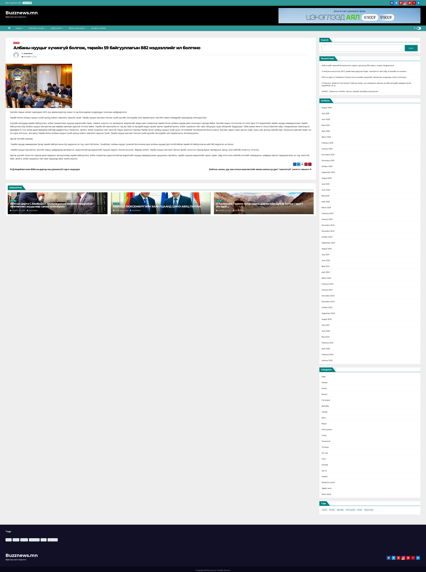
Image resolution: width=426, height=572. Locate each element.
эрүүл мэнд (326, 494)
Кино (324, 418)
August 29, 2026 (18, 210)
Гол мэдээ (326, 400)
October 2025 (327, 166)
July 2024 (325, 255)
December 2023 (328, 296)
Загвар (324, 412)
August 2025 (327, 178)
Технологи (326, 441)
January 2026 (327, 149)
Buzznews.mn (22, 12)
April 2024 (326, 272)
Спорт (324, 435)
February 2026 (327, 143)
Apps (324, 377)
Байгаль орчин (36, 28)
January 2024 (327, 290)
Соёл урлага (327, 429)
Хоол (324, 459)
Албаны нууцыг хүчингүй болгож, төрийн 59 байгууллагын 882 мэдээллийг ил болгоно (106, 47)
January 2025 (327, 219)
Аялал (324, 388)
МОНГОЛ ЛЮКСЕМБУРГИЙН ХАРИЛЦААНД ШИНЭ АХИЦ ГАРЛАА (157, 206)
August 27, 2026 (121, 210)
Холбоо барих (98, 28)
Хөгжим (325, 465)
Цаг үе (324, 471)
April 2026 (326, 131)
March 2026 (326, 137)
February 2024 (327, 284)
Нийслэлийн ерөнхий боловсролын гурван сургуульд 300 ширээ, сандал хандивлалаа (358, 65)
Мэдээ (19, 28)
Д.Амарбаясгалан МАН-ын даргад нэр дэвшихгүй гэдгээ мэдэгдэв (46, 169)
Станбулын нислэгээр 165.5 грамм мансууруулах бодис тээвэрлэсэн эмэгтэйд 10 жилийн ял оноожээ (364, 71)
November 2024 (328, 231)
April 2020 (326, 349)
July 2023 (325, 325)
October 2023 (327, 307)
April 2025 (326, 202)
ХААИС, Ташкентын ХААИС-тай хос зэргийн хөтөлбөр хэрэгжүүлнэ (350, 91)
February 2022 (327, 343)
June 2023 (326, 331)
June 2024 (326, 260)
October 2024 (327, 237)
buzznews (28, 53)
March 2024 (326, 278)
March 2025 (326, 208)
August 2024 (327, 249)
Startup (324, 382)
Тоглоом (325, 447)
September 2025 (328, 172)
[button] (415, 28)
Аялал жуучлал (77, 28)
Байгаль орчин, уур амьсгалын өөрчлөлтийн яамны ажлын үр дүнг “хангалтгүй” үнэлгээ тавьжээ (259, 169)
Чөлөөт (325, 476)
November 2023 (328, 302)
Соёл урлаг (57, 28)
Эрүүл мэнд (368, 510)
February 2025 (327, 213)
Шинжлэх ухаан (328, 482)
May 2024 (326, 266)
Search (324, 40)
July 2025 (325, 184)
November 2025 (328, 160)
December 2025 (328, 155)
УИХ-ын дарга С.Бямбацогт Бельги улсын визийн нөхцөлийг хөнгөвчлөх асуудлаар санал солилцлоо (51, 205)
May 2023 (326, 337)
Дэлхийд (325, 406)
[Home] (9, 28)
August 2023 (327, 319)
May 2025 (326, 196)
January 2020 (327, 360)
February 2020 (327, 354)
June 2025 (326, 190)
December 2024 (328, 225)
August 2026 (327, 108)
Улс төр (16, 42)
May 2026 (326, 125)
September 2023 (328, 313)
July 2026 (325, 113)
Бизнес (325, 394)
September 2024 (328, 243)
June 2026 (326, 119)
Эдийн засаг (327, 488)
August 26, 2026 (224, 210)
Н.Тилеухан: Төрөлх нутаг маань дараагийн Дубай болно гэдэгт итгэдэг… (259, 205)
